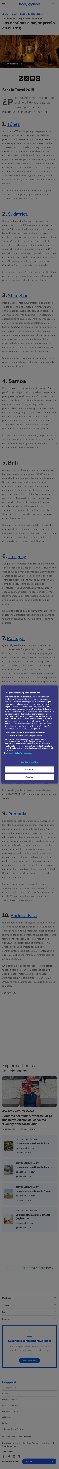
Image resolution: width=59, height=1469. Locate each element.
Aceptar (29, 777)
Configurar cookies (29, 762)
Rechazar (29, 769)
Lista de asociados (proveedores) (18, 753)
